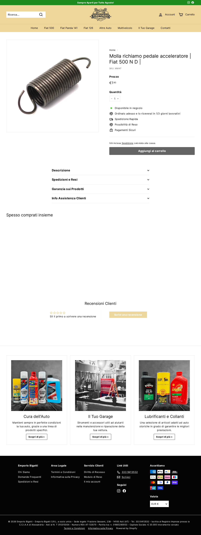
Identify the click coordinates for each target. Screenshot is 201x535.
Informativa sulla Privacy (65, 476)
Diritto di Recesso (94, 472)
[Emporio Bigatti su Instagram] (118, 491)
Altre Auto (105, 27)
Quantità (115, 92)
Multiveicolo (125, 27)
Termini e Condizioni (63, 472)
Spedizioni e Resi (64, 179)
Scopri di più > (36, 436)
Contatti (165, 27)
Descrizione (61, 170)
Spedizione (127, 143)
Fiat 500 (49, 27)
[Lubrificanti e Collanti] (164, 385)
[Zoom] (52, 86)
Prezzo (114, 76)
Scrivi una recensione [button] (128, 314)
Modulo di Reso (93, 476)
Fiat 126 (88, 27)
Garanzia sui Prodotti (68, 189)
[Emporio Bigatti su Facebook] (124, 491)
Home (34, 27)
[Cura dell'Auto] (36, 385)
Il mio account (92, 481)
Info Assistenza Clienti (69, 198)
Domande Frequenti (29, 476)
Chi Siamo (24, 472)
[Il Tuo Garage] (100, 385)
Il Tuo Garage (146, 27)
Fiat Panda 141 (68, 27)
